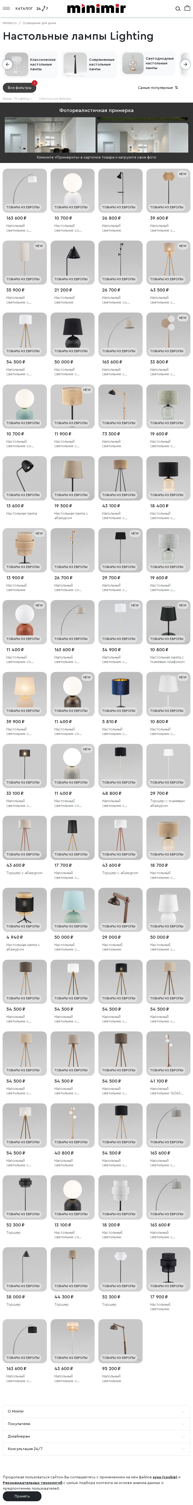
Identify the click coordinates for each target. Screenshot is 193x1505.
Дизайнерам (19, 1436)
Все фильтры (21, 86)
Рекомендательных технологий (32, 1483)
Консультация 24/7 (25, 1449)
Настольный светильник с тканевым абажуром (71, 372)
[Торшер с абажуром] (25, 838)
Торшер (13, 1232)
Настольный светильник (64, 300)
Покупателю (19, 1424)
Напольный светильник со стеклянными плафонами (114, 300)
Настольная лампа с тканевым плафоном (167, 659)
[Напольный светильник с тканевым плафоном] (25, 263)
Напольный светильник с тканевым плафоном (23, 300)
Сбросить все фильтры (55, 98)
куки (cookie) (165, 1477)
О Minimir (16, 1411)
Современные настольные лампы (101, 64)
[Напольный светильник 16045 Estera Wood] (168, 1053)
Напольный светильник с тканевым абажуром (23, 228)
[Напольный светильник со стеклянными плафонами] (120, 263)
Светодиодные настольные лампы (160, 63)
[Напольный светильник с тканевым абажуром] (25, 191)
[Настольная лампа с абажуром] (73, 478)
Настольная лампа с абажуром (71, 516)
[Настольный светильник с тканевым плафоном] (120, 694)
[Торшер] (25, 1197)
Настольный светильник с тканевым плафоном (119, 731)
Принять (22, 1496)
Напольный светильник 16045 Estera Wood (165, 1091)
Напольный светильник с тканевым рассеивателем (163, 372)
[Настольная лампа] (25, 478)
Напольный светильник (111, 228)
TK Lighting (23, 98)
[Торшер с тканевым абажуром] (168, 766)
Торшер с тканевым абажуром (167, 803)
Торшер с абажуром (24, 873)
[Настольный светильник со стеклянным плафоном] (73, 191)
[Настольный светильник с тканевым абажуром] (73, 335)
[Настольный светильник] (73, 263)
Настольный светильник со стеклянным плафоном (66, 228)
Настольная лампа (21, 513)
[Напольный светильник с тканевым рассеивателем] (168, 335)
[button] (7, 64)
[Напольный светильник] (120, 191)
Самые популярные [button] (158, 88)
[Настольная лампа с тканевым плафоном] (168, 622)
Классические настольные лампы (43, 64)
